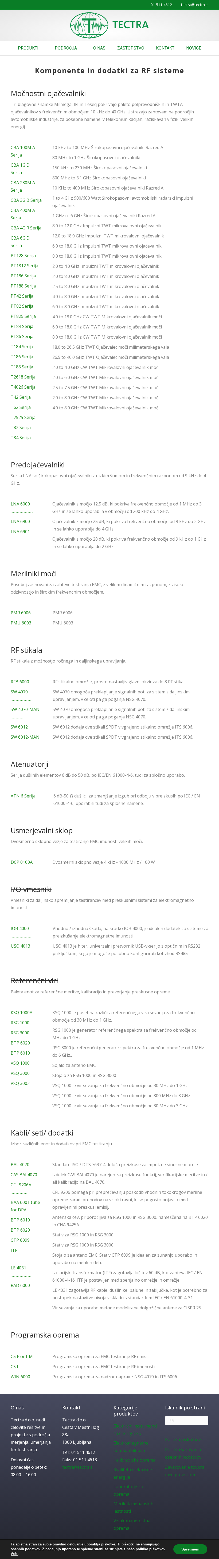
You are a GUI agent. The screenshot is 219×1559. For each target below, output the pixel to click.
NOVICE (193, 48)
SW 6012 (19, 727)
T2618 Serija (23, 377)
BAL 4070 (20, 1164)
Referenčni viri (34, 980)
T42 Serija (21, 397)
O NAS (99, 48)
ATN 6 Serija (23, 796)
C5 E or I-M (22, 1356)
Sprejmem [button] (190, 1549)
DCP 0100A (22, 862)
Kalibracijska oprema (134, 1460)
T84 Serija (21, 438)
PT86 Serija (22, 336)
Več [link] (14, 1554)
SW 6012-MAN (25, 737)
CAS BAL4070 (24, 1175)
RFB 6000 (20, 682)
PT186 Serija (23, 276)
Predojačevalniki (38, 465)
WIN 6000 (20, 1377)
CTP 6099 (20, 1240)
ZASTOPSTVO (130, 48)
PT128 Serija (23, 255)
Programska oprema (45, 1335)
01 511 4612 (161, 4)
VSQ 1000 (20, 1063)
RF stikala (26, 650)
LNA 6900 (20, 521)
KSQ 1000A (21, 1012)
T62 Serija (21, 407)
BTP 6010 (20, 1053)
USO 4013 (20, 946)
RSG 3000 (20, 1033)
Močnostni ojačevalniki (48, 93)
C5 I (14, 1366)
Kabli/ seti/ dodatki (42, 1133)
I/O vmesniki (31, 889)
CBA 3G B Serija (26, 200)
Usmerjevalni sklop (42, 830)
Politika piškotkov (183, 1439)
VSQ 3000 (20, 1073)
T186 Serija (22, 357)
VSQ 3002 (20, 1083)
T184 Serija (22, 346)
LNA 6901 (21, 531)
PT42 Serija (22, 296)
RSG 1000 (20, 1023)
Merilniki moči (34, 573)
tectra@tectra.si (194, 4)
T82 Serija (21, 427)
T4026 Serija (23, 387)
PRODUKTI (28, 48)
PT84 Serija (22, 326)
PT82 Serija (22, 306)
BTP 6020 (20, 1043)
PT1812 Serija (24, 266)
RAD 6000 (20, 1285)
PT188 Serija (23, 286)
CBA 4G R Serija (26, 228)
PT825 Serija (23, 316)
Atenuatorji (29, 764)
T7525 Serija (23, 417)
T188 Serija (22, 367)
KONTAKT (165, 48)
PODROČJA (66, 48)
